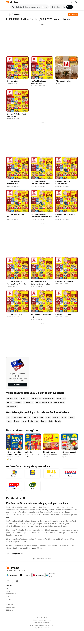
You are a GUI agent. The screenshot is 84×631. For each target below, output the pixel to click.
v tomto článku (36, 548)
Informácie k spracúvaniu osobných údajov (42, 625)
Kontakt (8, 591)
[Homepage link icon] (34, 559)
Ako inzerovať (10, 607)
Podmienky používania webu (42, 623)
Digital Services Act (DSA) (42, 628)
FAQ (7, 588)
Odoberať (74, 14)
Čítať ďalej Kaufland (15, 553)
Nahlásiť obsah (11, 594)
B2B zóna (9, 610)
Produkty (9, 599)
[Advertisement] (42, 39)
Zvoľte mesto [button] (59, 7)
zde (7, 517)
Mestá (8, 596)
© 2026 (42, 617)
